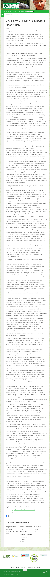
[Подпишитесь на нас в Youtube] (44, 572)
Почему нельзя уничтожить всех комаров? (38, 528)
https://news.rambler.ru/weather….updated (23, 510)
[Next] (16, 556)
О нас (9, 11)
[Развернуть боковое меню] (2, 15)
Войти (38, 567)
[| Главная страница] (11, 6)
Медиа (14, 11)
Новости (5, 11)
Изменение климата (12, 14)
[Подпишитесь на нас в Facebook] (46, 572)
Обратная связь (22, 11)
